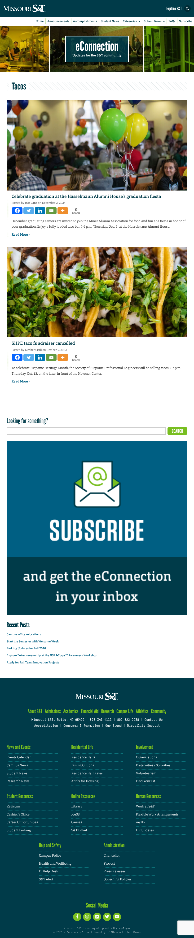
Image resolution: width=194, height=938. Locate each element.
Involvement (144, 747)
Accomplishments (85, 21)
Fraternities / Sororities (153, 765)
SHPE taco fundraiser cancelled (43, 343)
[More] (62, 210)
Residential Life (82, 747)
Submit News (153, 21)
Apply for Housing (84, 781)
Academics (70, 711)
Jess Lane (31, 203)
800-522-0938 (128, 720)
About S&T (35, 711)
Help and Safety (50, 845)
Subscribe (185, 21)
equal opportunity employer (111, 928)
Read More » (21, 235)
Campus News (17, 765)
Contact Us (153, 720)
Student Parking (19, 830)
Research (107, 711)
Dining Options (82, 765)
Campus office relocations (24, 634)
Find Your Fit (145, 781)
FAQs (171, 21)
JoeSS (75, 814)
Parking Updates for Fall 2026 (26, 648)
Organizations (146, 757)
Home (40, 21)
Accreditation (46, 726)
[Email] (51, 210)
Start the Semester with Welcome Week (33, 641)
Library (76, 806)
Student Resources (20, 796)
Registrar (13, 806)
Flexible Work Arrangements (157, 814)
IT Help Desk (48, 871)
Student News (110, 21)
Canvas (76, 822)
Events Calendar (19, 757)
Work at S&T (145, 806)
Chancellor (112, 855)
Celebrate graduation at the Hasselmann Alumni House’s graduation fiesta (88, 196)
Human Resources (148, 796)
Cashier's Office (18, 814)
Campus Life (124, 711)
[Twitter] (28, 210)
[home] (33, 8)
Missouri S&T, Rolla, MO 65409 (57, 720)
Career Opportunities (22, 822)
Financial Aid (90, 711)
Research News (18, 781)
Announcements (58, 21)
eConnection (97, 46)
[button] (187, 8)
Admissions (53, 711)
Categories (130, 21)
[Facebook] (17, 210)
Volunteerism (146, 773)
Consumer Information (81, 726)
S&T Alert (46, 879)
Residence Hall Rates (86, 773)
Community (158, 711)
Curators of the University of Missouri (95, 932)
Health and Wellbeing (55, 864)
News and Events (19, 747)
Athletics (142, 711)
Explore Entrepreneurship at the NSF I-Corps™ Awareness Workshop (52, 655)
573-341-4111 (100, 720)
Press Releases (115, 871)
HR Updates (145, 830)
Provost (109, 864)
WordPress (134, 932)
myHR (141, 822)
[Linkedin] (40, 210)
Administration (114, 845)
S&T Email (79, 830)
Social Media (97, 905)
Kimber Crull (33, 350)
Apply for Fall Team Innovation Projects (33, 662)
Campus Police (50, 855)
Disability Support (143, 726)
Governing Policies (118, 879)
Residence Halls (83, 757)
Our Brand (113, 726)
